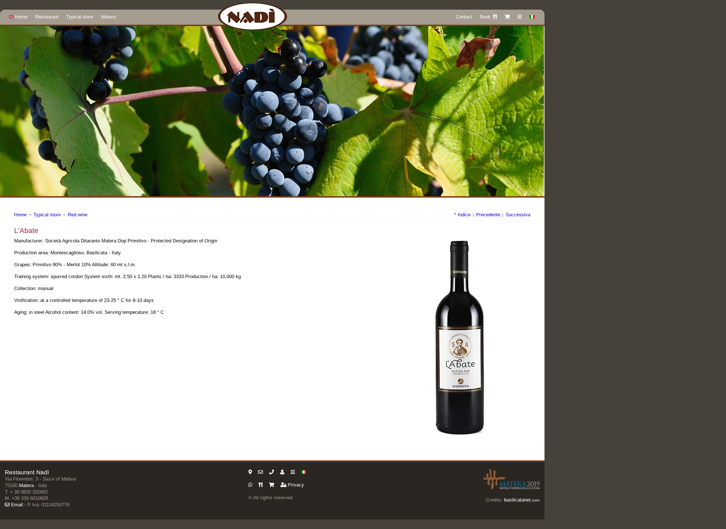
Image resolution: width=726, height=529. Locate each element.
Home (21, 17)
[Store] (272, 485)
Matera (108, 17)
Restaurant (46, 17)
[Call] (272, 472)
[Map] (251, 472)
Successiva (518, 214)
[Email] (261, 472)
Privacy (296, 485)
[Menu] (293, 472)
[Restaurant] (261, 485)
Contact (464, 17)
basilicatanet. (522, 500)
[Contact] (283, 472)
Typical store (79, 17)
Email (17, 504)
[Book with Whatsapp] (251, 485)
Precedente (488, 214)
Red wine (77, 214)
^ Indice (462, 214)
